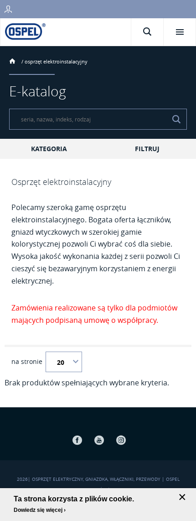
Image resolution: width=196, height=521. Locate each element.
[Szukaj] (176, 119)
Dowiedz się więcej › (40, 510)
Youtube (99, 440)
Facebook (77, 440)
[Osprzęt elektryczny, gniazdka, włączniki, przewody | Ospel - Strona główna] (25, 30)
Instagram (121, 440)
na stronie (26, 361)
